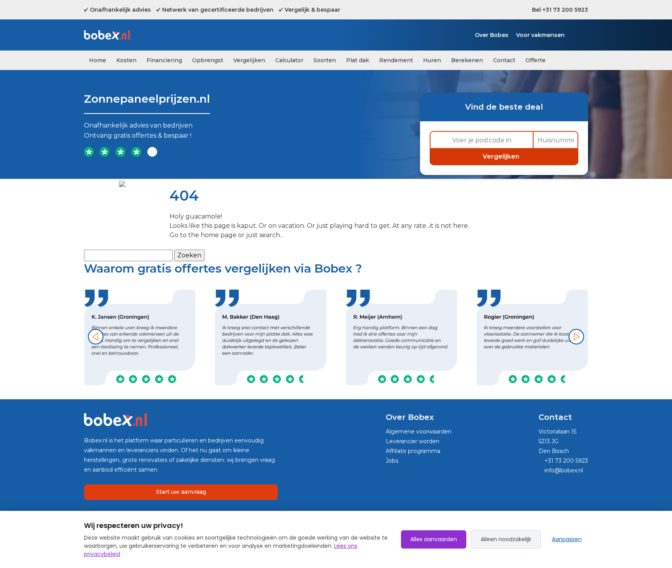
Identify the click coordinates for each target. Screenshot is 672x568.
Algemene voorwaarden (419, 431)
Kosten (126, 60)
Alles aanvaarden (433, 539)
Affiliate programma (413, 450)
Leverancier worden (412, 441)
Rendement (396, 60)
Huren (432, 60)
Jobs (392, 460)
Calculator (289, 60)
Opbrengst (207, 60)
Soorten (324, 60)
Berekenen (467, 60)
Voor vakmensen (540, 34)
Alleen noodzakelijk (506, 539)
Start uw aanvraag (181, 491)
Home (97, 60)
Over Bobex (491, 34)
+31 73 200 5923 (565, 460)
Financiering (164, 60)
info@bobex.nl (563, 470)
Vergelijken (249, 60)
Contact (504, 60)
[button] (95, 336)
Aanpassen (567, 539)
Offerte (535, 60)
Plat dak (357, 60)
